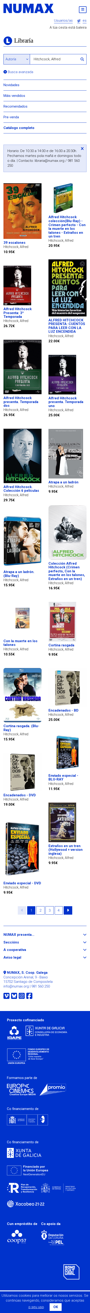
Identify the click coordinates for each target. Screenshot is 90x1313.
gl (78, 21)
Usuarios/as (63, 21)
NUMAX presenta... (27, 935)
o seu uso (36, 1307)
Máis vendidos (14, 96)
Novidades (11, 85)
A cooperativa (23, 950)
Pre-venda (11, 117)
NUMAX (28, 8)
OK (55, 1307)
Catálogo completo (18, 128)
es (85, 21)
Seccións (19, 942)
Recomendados (15, 106)
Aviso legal (20, 958)
